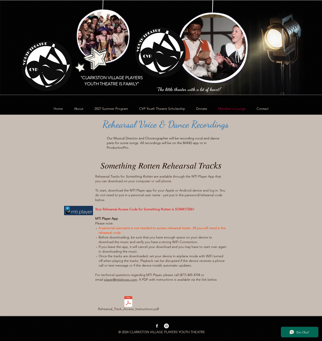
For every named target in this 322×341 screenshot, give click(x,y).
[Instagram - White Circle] (166, 326)
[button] (78, 108)
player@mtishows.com (120, 280)
